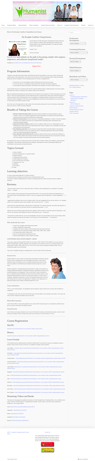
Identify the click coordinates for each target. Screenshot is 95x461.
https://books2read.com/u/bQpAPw (20, 420)
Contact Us (90, 25)
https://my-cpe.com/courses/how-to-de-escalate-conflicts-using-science (24, 328)
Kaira (16, 459)
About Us (59, 25)
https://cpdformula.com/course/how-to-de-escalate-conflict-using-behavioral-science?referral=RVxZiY (41, 358)
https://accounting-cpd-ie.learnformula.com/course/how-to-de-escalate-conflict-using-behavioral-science (36, 375)
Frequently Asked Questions (72, 25)
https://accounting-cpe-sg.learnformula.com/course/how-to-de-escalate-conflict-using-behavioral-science (38, 372)
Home (3, 25)
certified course (18, 63)
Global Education (22, 25)
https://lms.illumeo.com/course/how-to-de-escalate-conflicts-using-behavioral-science (28, 336)
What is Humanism (33, 25)
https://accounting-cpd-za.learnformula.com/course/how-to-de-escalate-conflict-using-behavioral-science (39, 389)
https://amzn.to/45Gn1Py (17, 413)
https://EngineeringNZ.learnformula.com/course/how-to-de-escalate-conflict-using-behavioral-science (39, 392)
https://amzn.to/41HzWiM (19, 410)
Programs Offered (11, 25)
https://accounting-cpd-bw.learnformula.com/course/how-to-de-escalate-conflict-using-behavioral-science (39, 385)
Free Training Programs (75, 87)
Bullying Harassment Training (76, 85)
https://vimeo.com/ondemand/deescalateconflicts (23, 407)
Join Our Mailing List (75, 104)
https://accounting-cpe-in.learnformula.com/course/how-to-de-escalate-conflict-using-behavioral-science (36, 379)
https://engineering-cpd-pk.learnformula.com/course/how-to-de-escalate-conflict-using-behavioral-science (38, 382)
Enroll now (11, 57)
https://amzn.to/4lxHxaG (19, 417)
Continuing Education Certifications (78, 97)
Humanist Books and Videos (48, 25)
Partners (83, 25)
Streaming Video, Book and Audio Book (32, 63)
